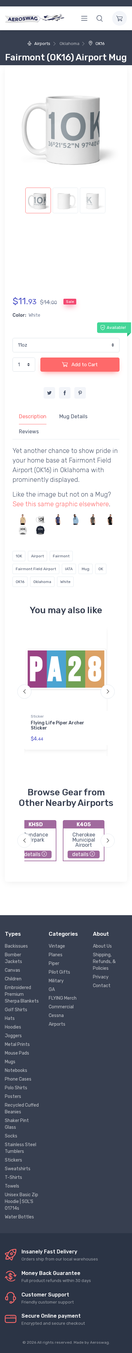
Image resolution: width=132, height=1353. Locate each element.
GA (52, 989)
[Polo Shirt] (23, 519)
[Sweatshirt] (75, 519)
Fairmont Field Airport (36, 569)
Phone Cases (18, 1079)
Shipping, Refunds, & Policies (104, 961)
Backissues (16, 946)
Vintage (57, 946)
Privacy (101, 977)
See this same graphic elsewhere (60, 504)
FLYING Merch (63, 998)
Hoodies (13, 1027)
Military (56, 981)
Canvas (12, 970)
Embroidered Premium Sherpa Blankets (22, 994)
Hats (10, 1018)
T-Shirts (13, 1177)
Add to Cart (84, 364)
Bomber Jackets (13, 958)
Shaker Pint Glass (17, 1124)
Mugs (10, 1062)
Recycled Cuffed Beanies (22, 1108)
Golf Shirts (16, 1010)
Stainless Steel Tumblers (20, 1148)
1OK (19, 556)
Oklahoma (42, 581)
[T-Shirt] (58, 519)
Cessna (56, 1015)
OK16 (100, 43)
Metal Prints (17, 1044)
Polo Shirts (16, 1088)
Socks (11, 1136)
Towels (12, 1186)
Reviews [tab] (29, 432)
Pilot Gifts (59, 972)
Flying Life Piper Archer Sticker (57, 725)
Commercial (61, 1007)
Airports (41, 43)
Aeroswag (99, 1342)
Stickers (13, 1160)
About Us (102, 946)
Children (13, 979)
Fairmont (61, 556)
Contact (102, 985)
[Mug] (40, 519)
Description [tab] (32, 416)
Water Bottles (19, 1217)
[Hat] (23, 530)
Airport (37, 556)
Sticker (37, 716)
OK (100, 569)
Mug (85, 569)
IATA (69, 569)
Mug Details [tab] (73, 416)
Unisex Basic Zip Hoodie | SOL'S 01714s (21, 1201)
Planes (55, 955)
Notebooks (16, 1070)
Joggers (13, 1036)
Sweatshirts (17, 1169)
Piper (54, 963)
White (65, 581)
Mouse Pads (17, 1053)
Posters (13, 1096)
